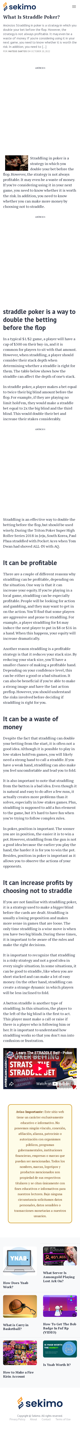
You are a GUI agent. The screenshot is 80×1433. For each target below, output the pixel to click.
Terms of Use (63, 1419)
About (33, 1419)
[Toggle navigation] (74, 6)
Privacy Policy (17, 1419)
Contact (46, 1419)
